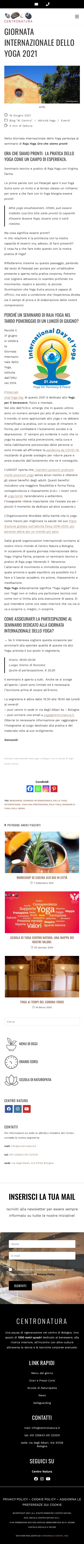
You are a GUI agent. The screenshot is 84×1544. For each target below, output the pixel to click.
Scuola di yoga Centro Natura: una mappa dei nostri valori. (42, 939)
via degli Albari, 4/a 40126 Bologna (33, 1163)
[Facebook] (30, 788)
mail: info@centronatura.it (42, 1427)
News (42, 1395)
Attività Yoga (47, 120)
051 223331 (31, 1154)
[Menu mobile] (77, 16)
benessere (16, 800)
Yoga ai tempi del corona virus (42, 1002)
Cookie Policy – (46, 1499)
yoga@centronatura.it (59, 715)
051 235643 (16, 1154)
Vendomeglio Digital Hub (54, 1536)
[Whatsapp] (38, 788)
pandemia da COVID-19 (62, 450)
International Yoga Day (18, 804)
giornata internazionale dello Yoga (45, 800)
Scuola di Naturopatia (42, 1387)
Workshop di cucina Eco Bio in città (42, 877)
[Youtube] (27, 1109)
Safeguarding (42, 1402)
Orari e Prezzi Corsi (42, 1380)
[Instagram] (46, 788)
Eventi (65, 120)
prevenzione (40, 804)
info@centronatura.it (23, 1146)
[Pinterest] (54, 788)
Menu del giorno (42, 1373)
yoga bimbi (15, 496)
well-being (18, 808)
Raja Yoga (55, 804)
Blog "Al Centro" (21, 120)
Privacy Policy (46, 1274)
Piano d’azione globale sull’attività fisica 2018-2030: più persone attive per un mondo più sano (40, 526)
